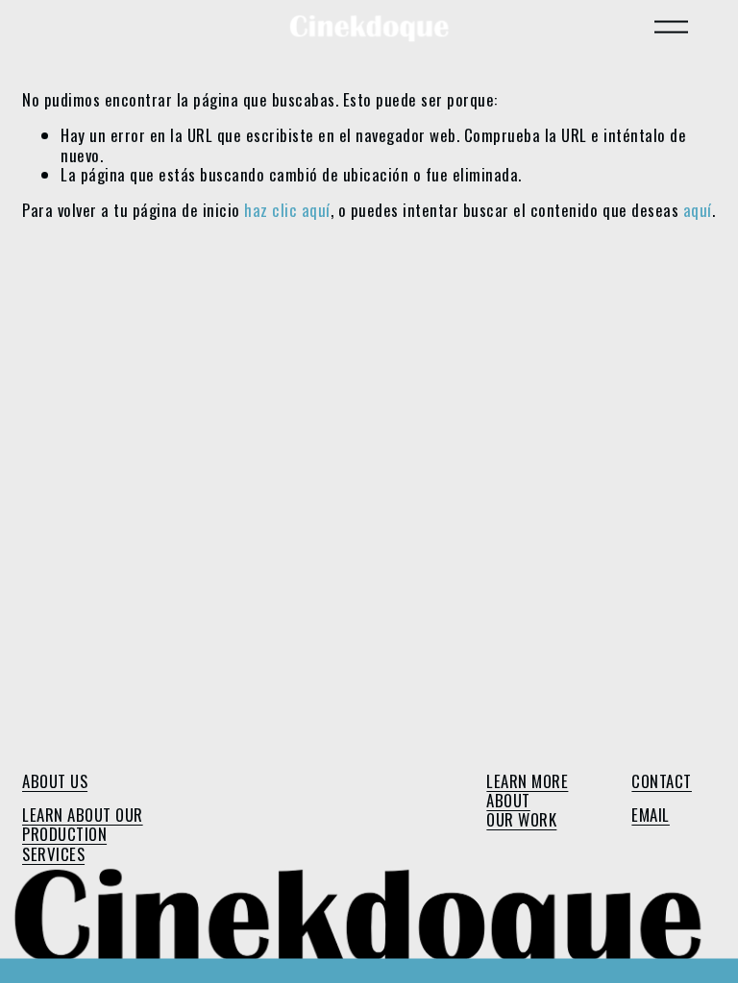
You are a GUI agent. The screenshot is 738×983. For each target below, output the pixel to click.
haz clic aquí (287, 210)
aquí (697, 210)
